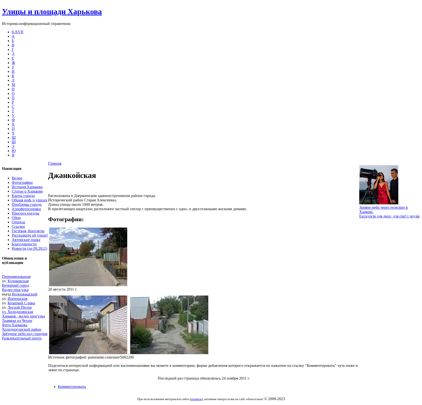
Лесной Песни (20, 307)
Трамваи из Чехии (17, 320)
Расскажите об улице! (30, 235)
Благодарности (24, 244)
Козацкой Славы (21, 303)
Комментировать (72, 386)
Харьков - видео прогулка (23, 316)
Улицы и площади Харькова (52, 11)
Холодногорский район (21, 329)
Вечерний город (15, 285)
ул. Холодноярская (17, 312)
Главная (54, 163)
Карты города (23, 196)
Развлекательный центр (22, 338)
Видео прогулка (15, 290)
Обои (16, 218)
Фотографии (22, 182)
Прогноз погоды (25, 213)
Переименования (16, 276)
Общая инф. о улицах (29, 200)
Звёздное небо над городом (24, 334)
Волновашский (24, 294)
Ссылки (18, 226)
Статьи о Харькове (27, 191)
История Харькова (27, 187)
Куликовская (18, 281)
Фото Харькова (14, 325)
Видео (17, 178)
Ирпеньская (17, 298)
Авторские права (26, 240)
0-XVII (17, 32)
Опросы (18, 222)
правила (196, 399)
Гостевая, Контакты (28, 231)
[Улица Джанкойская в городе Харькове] (169, 353)
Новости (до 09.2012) (29, 248)
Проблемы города (27, 204)
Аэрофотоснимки (26, 209)
